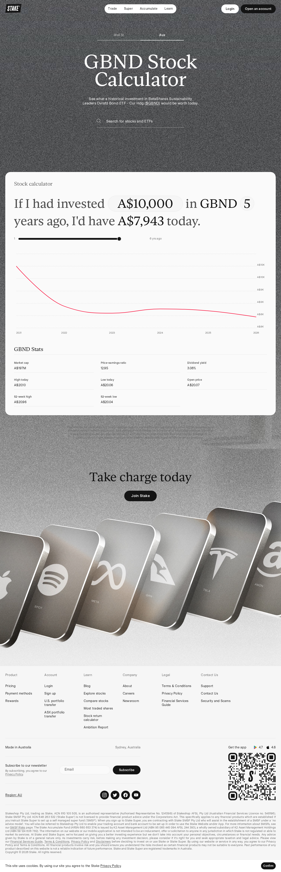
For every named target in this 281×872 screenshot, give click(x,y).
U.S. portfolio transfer (54, 703)
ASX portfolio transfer (54, 714)
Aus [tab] (162, 35)
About (127, 686)
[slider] (119, 239)
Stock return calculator (93, 718)
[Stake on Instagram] (104, 795)
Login (230, 9)
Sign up (50, 693)
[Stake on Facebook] (125, 795)
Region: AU (13, 795)
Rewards (11, 701)
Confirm (268, 865)
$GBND (152, 103)
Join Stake (140, 496)
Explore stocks (95, 693)
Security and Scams (216, 701)
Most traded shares (98, 708)
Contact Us (209, 693)
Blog (87, 686)
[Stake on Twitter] (115, 795)
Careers (129, 693)
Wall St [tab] (119, 35)
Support (207, 686)
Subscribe (126, 770)
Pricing (10, 686)
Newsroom (131, 701)
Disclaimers (103, 841)
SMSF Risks (17, 827)
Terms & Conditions (176, 686)
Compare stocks (96, 701)
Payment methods (18, 693)
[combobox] (145, 122)
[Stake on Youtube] (136, 795)
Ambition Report (96, 727)
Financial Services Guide (175, 703)
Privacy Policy (172, 693)
